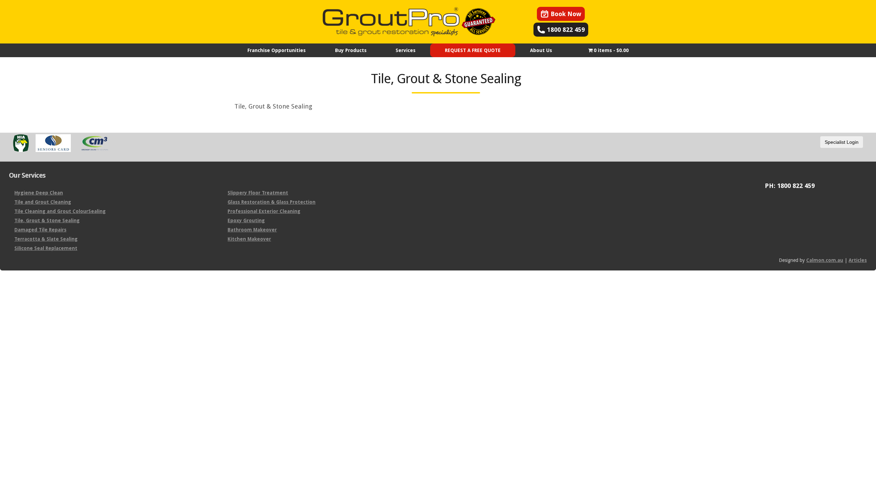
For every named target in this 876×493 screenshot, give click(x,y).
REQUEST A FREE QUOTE (473, 50)
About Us (541, 50)
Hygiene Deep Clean (38, 192)
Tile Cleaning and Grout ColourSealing (60, 211)
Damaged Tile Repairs (40, 229)
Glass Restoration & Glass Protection (271, 202)
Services (405, 50)
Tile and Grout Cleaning (42, 202)
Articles (858, 260)
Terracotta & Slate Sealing (46, 239)
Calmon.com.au (824, 260)
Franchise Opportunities (276, 50)
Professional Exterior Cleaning (264, 211)
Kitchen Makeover (249, 239)
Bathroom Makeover (252, 229)
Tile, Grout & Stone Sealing (47, 220)
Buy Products (350, 50)
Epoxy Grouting (246, 220)
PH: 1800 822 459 (790, 185)
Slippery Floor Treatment (258, 192)
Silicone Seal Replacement (45, 248)
